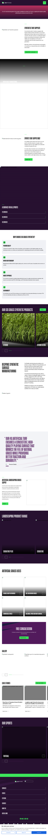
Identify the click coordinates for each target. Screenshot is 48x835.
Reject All (24, 832)
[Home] (6, 3)
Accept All (39, 832)
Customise (8, 832)
